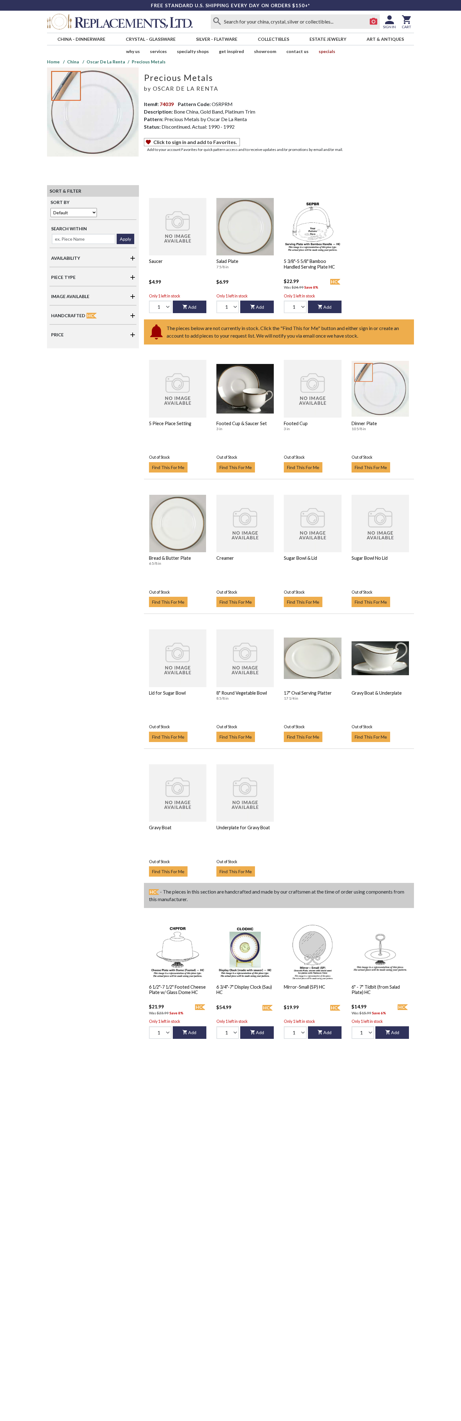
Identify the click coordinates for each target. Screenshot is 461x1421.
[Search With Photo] (373, 21)
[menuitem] (81, 39)
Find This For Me (168, 467)
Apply (125, 239)
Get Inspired (231, 51)
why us (133, 51)
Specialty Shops (193, 51)
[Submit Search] (217, 21)
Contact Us (297, 51)
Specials (327, 51)
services (158, 51)
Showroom (265, 51)
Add (192, 307)
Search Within (69, 228)
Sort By (59, 202)
